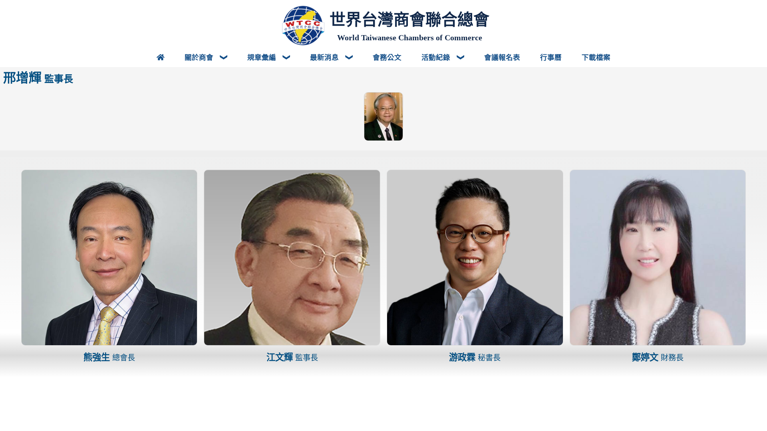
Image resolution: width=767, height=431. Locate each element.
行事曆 (551, 57)
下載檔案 (596, 57)
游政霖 (475, 357)
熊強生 (109, 357)
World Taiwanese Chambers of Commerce (409, 37)
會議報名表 (502, 57)
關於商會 (200, 57)
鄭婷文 (658, 357)
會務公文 (387, 57)
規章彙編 (262, 57)
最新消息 (325, 57)
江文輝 (292, 357)
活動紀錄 (436, 57)
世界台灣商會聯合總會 (409, 19)
